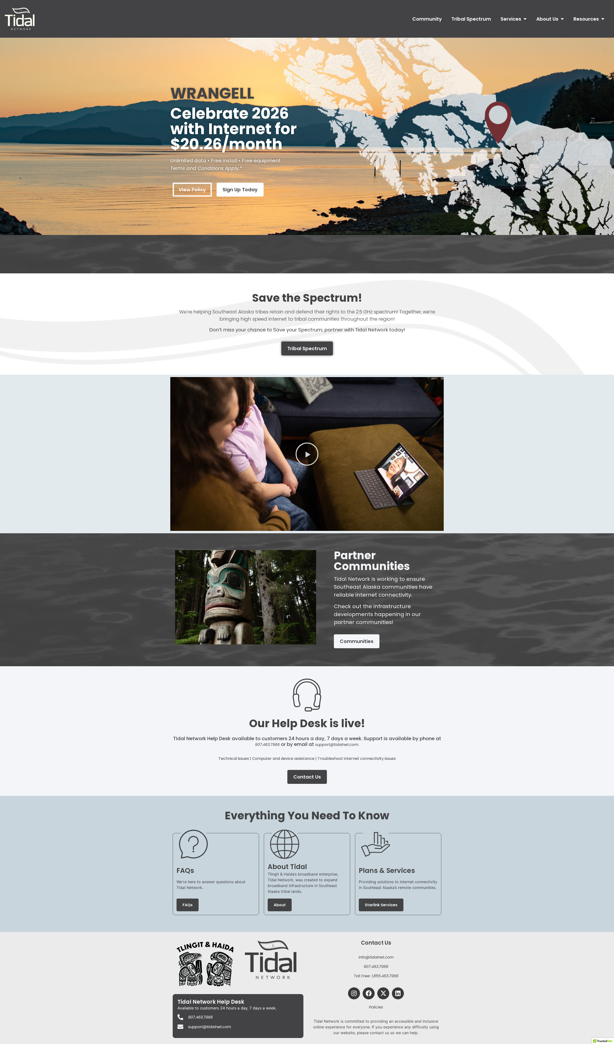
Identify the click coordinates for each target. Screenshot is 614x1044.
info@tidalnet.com (376, 957)
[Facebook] (369, 993)
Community (427, 19)
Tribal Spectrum (471, 19)
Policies (376, 1007)
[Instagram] (354, 993)
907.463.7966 (267, 744)
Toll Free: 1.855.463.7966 (376, 976)
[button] (307, 454)
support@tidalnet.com (336, 744)
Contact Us (376, 943)
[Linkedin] (398, 993)
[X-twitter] (383, 993)
